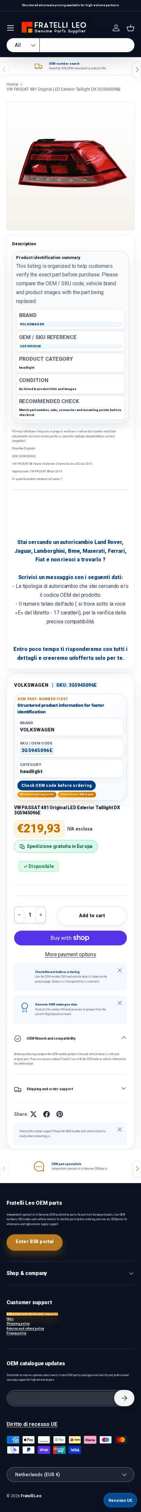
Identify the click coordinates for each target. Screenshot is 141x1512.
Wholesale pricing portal (37, 794)
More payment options (70, 954)
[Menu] (10, 28)
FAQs (10, 1319)
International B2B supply (77, 794)
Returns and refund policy (25, 1328)
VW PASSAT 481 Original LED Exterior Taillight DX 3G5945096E (64, 89)
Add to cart (92, 915)
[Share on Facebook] (46, 1114)
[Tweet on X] (33, 1114)
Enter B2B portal (34, 1241)
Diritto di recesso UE (32, 1424)
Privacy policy (16, 1333)
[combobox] (70, 45)
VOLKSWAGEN (31, 685)
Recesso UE (120, 1500)
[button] (130, 28)
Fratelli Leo (31, 1496)
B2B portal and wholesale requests (32, 1314)
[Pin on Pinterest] (59, 1114)
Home (12, 84)
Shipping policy (18, 1323)
